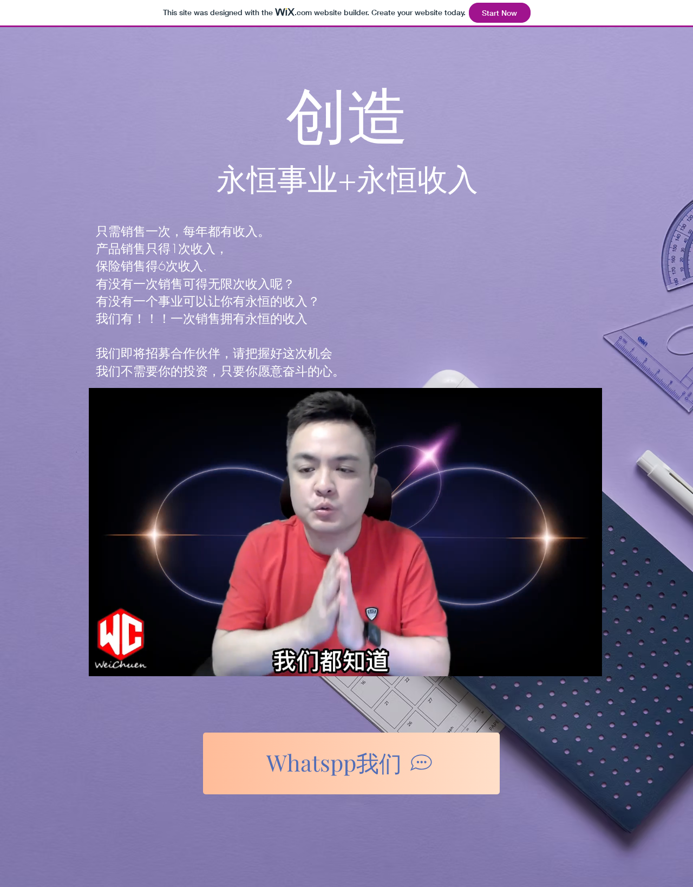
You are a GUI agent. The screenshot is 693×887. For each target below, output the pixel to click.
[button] (588, 664)
